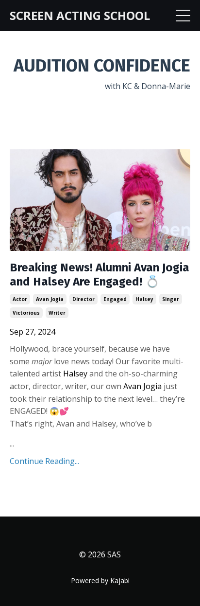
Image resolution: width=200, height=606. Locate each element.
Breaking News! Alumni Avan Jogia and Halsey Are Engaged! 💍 (99, 274)
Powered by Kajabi (100, 580)
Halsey (76, 373)
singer (170, 299)
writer (57, 312)
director (83, 299)
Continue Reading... (44, 461)
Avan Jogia (142, 386)
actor (20, 299)
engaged (115, 299)
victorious (26, 312)
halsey (144, 299)
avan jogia (50, 299)
